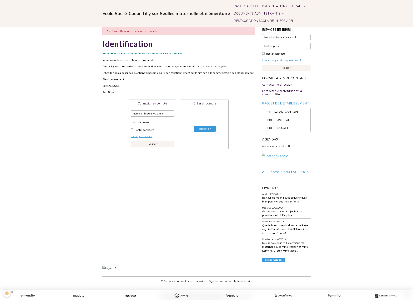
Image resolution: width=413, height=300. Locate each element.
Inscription (205, 128)
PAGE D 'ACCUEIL (246, 6)
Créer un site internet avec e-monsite (183, 281)
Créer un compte (270, 60)
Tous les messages (274, 259)
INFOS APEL (285, 21)
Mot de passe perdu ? (141, 136)
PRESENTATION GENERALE (282, 6)
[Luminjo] (334, 295)
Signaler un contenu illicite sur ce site (230, 281)
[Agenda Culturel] (385, 295)
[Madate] (79, 295)
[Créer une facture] (232, 295)
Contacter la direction (277, 84)
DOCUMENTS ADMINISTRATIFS (257, 13)
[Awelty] (181, 295)
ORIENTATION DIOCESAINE (282, 112)
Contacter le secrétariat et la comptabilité (282, 92)
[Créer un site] (27, 295)
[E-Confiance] (283, 295)
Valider (152, 143)
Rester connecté (144, 129)
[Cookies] (6, 293)
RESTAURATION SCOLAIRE (254, 21)
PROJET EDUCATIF (277, 127)
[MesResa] (130, 295)
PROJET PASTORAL (278, 120)
